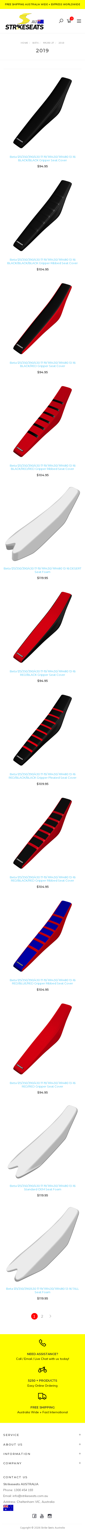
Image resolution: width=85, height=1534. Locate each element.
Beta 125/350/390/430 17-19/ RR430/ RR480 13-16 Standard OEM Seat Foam (42, 1187)
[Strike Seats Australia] (25, 20)
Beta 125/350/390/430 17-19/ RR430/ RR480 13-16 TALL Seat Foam (42, 1290)
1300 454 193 (23, 1490)
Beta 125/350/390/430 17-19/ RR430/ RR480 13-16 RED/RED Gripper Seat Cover (42, 1084)
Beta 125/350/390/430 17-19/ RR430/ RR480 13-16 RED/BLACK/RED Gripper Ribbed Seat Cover (42, 878)
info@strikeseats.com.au (30, 1496)
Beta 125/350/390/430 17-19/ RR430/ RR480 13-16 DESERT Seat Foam (42, 570)
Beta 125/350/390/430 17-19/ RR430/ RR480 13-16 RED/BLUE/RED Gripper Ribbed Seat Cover (42, 981)
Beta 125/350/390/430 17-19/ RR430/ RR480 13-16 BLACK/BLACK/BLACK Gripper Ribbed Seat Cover (42, 261)
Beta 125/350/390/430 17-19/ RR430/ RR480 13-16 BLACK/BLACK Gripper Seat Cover (42, 158)
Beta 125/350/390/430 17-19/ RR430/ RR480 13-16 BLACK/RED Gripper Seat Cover (42, 364)
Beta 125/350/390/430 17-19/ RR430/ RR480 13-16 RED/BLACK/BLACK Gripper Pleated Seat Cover (42, 775)
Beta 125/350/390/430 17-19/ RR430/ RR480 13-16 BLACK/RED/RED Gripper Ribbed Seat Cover (42, 467)
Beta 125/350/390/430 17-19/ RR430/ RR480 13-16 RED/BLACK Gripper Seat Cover (42, 672)
